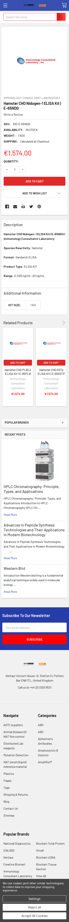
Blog (6, 801)
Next (63, 322)
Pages (7, 780)
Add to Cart (17, 362)
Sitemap (8, 815)
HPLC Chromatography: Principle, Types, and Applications (31, 489)
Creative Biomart (14, 864)
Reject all (34, 907)
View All (41, 876)
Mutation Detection (15, 755)
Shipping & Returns (15, 794)
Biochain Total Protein (50, 843)
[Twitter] (31, 206)
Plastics (8, 773)
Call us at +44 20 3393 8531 (34, 687)
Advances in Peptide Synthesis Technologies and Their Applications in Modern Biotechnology (34, 530)
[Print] (23, 206)
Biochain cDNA (45, 857)
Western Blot (14, 568)
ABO (41, 725)
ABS (41, 732)
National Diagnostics (16, 843)
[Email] (15, 206)
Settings (34, 899)
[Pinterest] (39, 206)
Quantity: (11, 161)
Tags (6, 787)
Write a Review (13, 114)
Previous (58, 322)
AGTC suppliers (13, 725)
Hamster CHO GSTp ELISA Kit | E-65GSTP (51, 371)
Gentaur (8, 857)
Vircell (40, 850)
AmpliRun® (45, 762)
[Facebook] (7, 206)
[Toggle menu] (5, 5)
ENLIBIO (8, 850)
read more (10, 514)
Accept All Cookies (34, 916)
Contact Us (10, 808)
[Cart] (64, 5)
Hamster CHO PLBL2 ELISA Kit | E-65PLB (18, 371)
